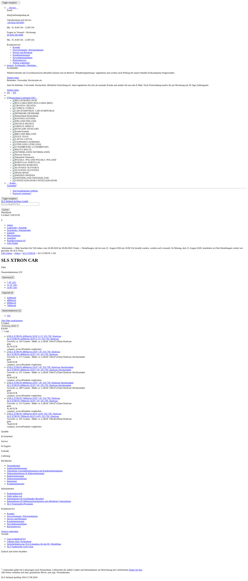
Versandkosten (13, 465)
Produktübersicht (14, 493)
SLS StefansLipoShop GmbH (14, 201)
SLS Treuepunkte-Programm (20, 504)
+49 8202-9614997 (15, 22)
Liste (7, 331)
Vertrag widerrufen (21, 63)
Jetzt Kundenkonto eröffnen (25, 191)
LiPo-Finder (12, 243)
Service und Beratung (22, 52)
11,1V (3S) (12, 285)
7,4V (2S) (11, 282)
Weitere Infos (13, 78)
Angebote (11, 238)
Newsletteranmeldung (22, 57)
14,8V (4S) (12, 287)
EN (14, 92)
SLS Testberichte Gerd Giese (20, 546)
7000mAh (11, 305)
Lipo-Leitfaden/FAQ (16, 539)
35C (9, 315)
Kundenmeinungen (21, 55)
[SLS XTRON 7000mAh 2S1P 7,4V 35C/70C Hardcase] (33, 398)
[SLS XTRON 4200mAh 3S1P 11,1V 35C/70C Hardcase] (34, 336)
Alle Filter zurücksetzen (12, 320)
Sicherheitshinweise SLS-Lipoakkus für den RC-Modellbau (34, 544)
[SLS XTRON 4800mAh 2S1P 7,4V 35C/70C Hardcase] (33, 351)
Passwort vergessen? (22, 193)
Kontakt (16, 47)
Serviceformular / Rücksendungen (28, 50)
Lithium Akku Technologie (19, 541)
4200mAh (11, 298)
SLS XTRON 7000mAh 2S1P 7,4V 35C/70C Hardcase (32, 401)
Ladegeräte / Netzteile (17, 227)
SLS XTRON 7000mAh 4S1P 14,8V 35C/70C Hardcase (33, 416)
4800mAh (11, 300)
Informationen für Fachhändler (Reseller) (25, 498)
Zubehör (11, 233)
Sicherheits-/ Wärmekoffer (19, 230)
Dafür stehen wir (14, 496)
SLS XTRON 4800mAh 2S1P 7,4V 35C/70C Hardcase (32, 354)
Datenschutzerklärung (17, 478)
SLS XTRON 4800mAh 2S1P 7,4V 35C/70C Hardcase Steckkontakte (39, 370)
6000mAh (11, 303)
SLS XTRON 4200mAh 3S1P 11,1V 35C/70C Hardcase (33, 339)
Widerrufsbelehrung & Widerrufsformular (25, 473)
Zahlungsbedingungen (17, 468)
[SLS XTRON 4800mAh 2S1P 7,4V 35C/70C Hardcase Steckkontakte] (40, 367)
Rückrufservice (19, 60)
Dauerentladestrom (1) (11, 311)
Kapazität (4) (7, 293)
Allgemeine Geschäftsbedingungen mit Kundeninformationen (35, 471)
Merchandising (13, 235)
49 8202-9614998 (15, 35)
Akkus (10, 225)
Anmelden (11, 185)
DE (8, 92)
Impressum (12, 481)
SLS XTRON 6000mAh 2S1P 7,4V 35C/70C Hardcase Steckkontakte (39, 385)
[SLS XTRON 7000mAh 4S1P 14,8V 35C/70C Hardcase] (34, 413)
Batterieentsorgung (15, 476)
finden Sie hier (135, 570)
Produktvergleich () (16, 240)
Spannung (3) (7, 277)
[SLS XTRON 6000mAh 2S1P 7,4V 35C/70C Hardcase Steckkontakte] (40, 382)
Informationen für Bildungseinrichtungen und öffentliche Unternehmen (39, 501)
